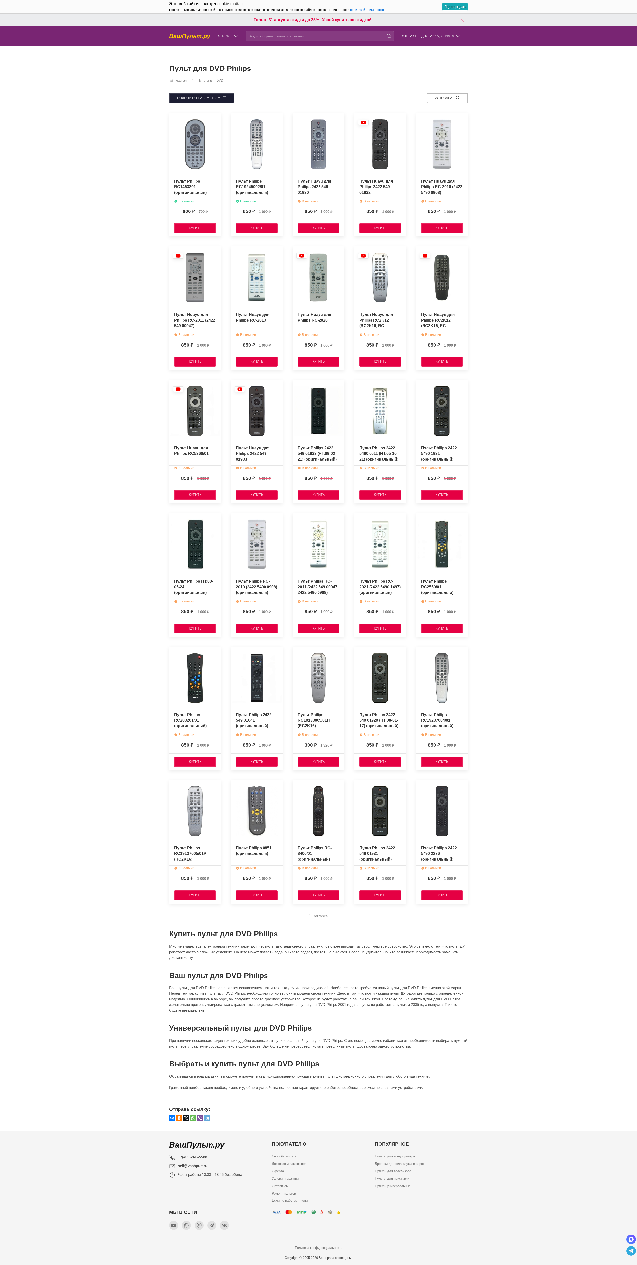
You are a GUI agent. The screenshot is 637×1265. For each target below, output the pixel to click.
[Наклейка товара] (173, 118)
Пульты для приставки (392, 1178)
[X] (186, 1118)
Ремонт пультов (284, 1193)
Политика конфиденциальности (318, 1248)
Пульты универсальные (393, 1186)
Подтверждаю (455, 7)
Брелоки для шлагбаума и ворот (399, 1163)
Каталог (224, 36)
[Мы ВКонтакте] (224, 1225)
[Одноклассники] (179, 1118)
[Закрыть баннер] (462, 19)
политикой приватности (367, 10)
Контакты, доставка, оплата (427, 36)
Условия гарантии (285, 1178)
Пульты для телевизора (393, 1171)
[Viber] (200, 1118)
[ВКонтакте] (172, 1118)
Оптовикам (280, 1186)
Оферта (278, 1171)
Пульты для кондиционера (395, 1156)
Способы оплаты (284, 1156)
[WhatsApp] (193, 1118)
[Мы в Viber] (199, 1225)
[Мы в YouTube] (173, 1225)
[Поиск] (389, 36)
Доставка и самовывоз (289, 1163)
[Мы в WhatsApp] (186, 1225)
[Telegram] (207, 1118)
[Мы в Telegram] (211, 1225)
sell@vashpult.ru (192, 1166)
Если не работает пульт (290, 1200)
